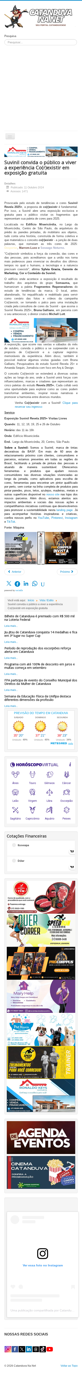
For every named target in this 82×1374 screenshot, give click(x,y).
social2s (19, 590)
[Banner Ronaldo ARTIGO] (41, 330)
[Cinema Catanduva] (41, 1172)
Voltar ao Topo (69, 1365)
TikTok (11, 521)
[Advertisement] (41, 88)
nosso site (53, 494)
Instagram (71, 517)
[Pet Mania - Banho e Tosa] (41, 1029)
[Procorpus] (41, 963)
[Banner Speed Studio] (41, 1062)
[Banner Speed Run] (21, 547)
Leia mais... (11, 625)
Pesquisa (10, 36)
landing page (64, 510)
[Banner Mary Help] (41, 996)
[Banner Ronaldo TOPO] (41, 151)
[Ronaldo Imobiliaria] (41, 1095)
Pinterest (56, 517)
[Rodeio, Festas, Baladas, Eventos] (41, 1137)
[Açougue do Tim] (41, 897)
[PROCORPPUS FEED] (61, 547)
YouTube (43, 517)
